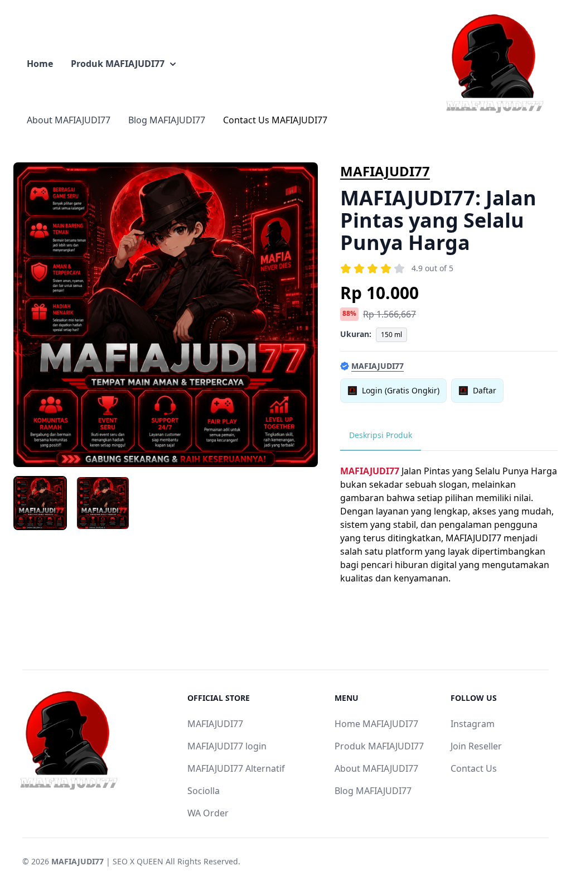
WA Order (208, 813)
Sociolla (203, 791)
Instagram (473, 724)
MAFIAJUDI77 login (227, 746)
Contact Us (474, 768)
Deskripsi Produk (380, 435)
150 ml (391, 334)
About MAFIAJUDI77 (68, 120)
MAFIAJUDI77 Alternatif (236, 768)
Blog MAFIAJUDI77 (166, 120)
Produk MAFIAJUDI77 (117, 63)
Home (40, 63)
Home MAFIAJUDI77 (376, 724)
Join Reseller (476, 746)
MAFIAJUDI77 (385, 171)
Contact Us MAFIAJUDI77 (275, 120)
